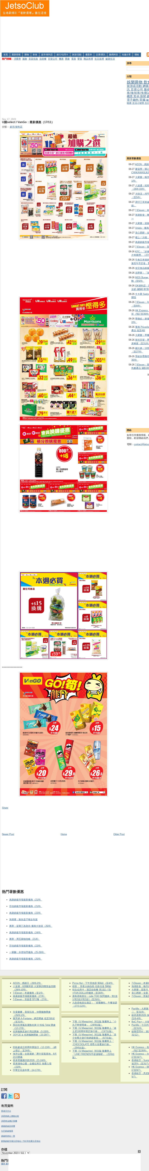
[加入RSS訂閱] (17, 1098)
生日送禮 (99, 58)
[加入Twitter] (10, 1098)
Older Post (119, 834)
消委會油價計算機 (9, 1121)
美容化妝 (33, 58)
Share (5, 807)
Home (64, 834)
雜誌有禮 (88, 58)
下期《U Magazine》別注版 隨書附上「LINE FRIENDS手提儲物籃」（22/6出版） (93, 1054)
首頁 (5, 54)
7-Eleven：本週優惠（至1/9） (28, 993)
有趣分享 (126, 54)
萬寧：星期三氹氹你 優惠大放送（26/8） (30, 926)
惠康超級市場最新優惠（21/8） (25, 899)
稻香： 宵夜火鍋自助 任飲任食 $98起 (91, 986)
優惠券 (88, 54)
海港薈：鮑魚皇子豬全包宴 (23, 919)
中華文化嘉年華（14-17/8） (27, 1070)
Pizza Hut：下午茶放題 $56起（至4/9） (93, 983)
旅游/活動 (76, 54)
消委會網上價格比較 (10, 1116)
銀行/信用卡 (62, 54)
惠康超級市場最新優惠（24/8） (25, 932)
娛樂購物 (135, 82)
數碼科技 (113, 54)
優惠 (3, 1164)
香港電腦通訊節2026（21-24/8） (30, 1060)
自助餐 (43, 58)
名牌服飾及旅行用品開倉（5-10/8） (31, 1031)
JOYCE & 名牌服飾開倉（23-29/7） (32, 1034)
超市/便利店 (47, 54)
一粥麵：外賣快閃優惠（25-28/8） (27, 952)
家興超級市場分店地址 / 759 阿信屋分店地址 (21, 1141)
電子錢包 (133, 99)
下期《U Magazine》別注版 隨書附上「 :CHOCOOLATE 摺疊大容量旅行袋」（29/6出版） (93, 1044)
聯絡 (137, 54)
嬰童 (79, 58)
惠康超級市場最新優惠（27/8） (29, 996)
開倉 (67, 58)
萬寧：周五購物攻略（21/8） (24, 939)
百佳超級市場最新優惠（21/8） (25, 906)
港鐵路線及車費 (8, 1126)
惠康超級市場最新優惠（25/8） (25, 958)
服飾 (24, 58)
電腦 (142, 99)
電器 (73, 58)
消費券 (17, 58)
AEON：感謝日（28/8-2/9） (27, 983)
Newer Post (8, 834)
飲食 (35, 54)
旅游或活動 (135, 86)
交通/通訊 (100, 54)
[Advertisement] (99, 25)
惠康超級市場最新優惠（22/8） (25, 913)
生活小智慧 (138, 103)
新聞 (143, 96)
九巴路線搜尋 (7, 1131)
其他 (136, 96)
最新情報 (16, 54)
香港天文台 (6, 1111)
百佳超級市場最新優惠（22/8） (25, 945)
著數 (8, 1164)
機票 (61, 58)
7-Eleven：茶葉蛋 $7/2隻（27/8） (31, 999)
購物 (27, 54)
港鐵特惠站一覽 (8, 1136)
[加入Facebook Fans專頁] (4, 1098)
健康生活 (110, 58)
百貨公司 (52, 58)
